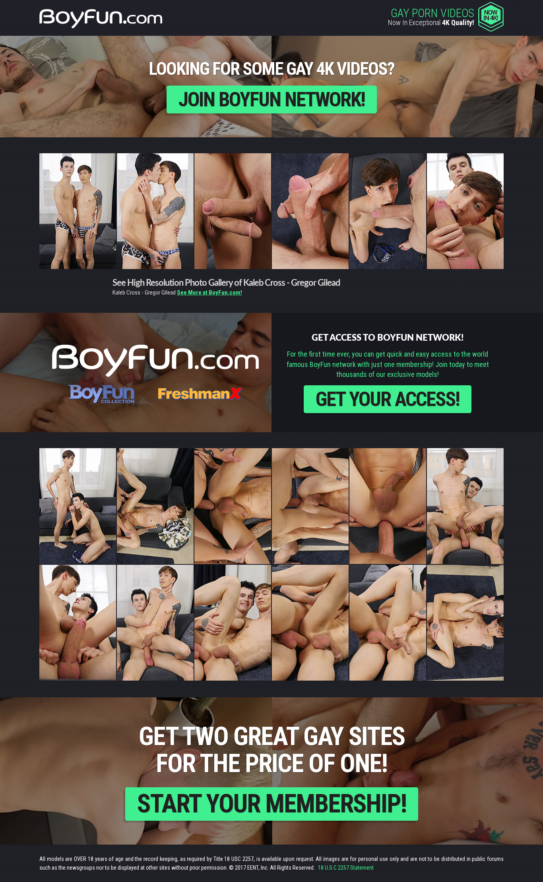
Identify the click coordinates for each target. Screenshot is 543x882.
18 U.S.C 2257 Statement (346, 867)
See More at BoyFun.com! (209, 292)
